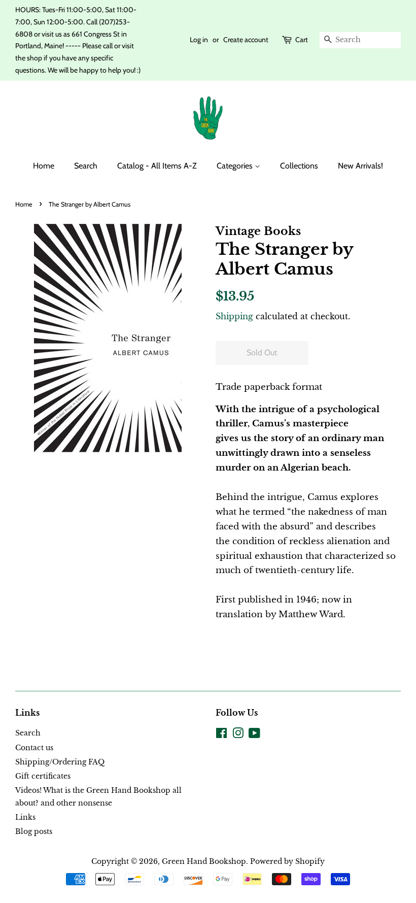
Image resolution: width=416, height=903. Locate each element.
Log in (199, 39)
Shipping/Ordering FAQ (60, 761)
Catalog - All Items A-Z (157, 166)
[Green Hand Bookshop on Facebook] (221, 735)
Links (25, 817)
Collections (299, 166)
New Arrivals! (360, 166)
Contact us (34, 747)
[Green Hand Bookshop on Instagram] (238, 735)
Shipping (234, 316)
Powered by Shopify (287, 861)
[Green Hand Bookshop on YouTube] (254, 735)
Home (43, 166)
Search (85, 166)
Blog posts (33, 831)
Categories (236, 166)
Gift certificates (43, 776)
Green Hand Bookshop (204, 861)
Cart (301, 39)
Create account (245, 39)
